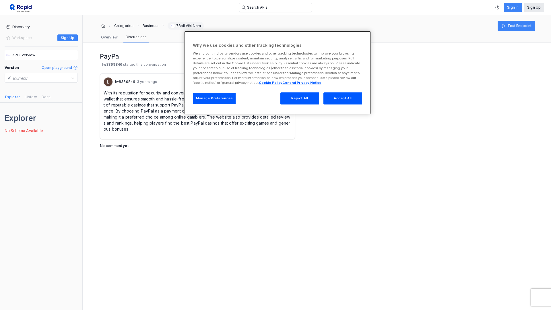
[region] (277, 72)
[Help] (497, 7)
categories (123, 26)
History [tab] (31, 97)
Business (150, 26)
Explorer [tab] (12, 97)
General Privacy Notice (301, 83)
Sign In (513, 7)
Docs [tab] (46, 97)
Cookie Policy (270, 83)
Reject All (299, 98)
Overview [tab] (109, 37)
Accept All (343, 98)
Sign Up (534, 7)
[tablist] (27, 97)
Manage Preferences (214, 98)
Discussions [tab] (136, 37)
